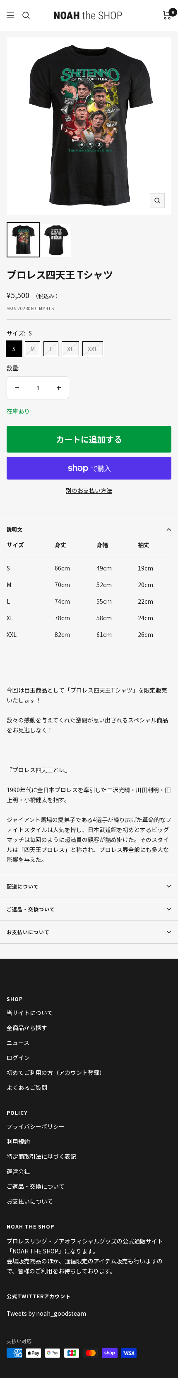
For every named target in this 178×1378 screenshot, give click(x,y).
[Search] (26, 15)
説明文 (15, 529)
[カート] (167, 15)
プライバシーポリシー (36, 1126)
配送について (23, 886)
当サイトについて (30, 1012)
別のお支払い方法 (89, 490)
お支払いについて (28, 931)
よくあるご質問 (27, 1087)
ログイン (18, 1057)
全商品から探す (27, 1027)
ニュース (18, 1042)
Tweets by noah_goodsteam (46, 1313)
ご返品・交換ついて (31, 909)
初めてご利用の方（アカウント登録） (56, 1072)
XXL (93, 349)
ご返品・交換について (36, 1186)
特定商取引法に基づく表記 (41, 1156)
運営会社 (18, 1171)
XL (70, 349)
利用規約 (18, 1141)
